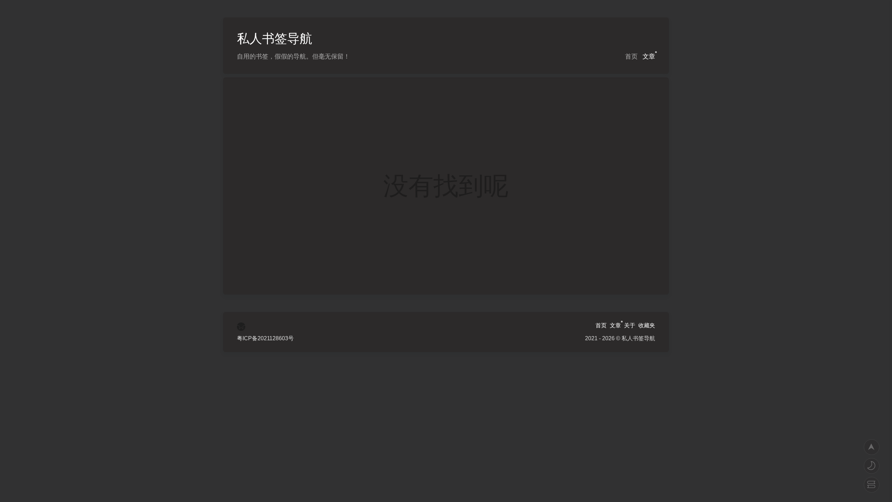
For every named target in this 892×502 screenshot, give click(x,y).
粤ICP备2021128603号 (265, 338)
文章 (649, 56)
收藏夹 (646, 325)
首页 (631, 56)
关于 (629, 325)
